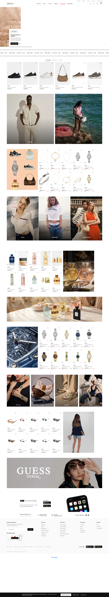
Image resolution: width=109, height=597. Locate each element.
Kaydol (30, 529)
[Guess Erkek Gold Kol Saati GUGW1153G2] (89, 178)
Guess (14, 52)
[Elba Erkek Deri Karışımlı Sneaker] (46, 73)
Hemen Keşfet (14, 43)
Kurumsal (43, 522)
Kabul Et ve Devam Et (66, 594)
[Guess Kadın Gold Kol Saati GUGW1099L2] (89, 356)
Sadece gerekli (83, 594)
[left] (7, 75)
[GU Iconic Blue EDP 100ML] (12, 258)
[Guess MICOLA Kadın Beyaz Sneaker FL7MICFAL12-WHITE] (78, 73)
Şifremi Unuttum (63, 530)
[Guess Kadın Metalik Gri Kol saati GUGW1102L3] (78, 356)
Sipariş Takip (62, 532)
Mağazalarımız (44, 528)
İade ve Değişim (63, 526)
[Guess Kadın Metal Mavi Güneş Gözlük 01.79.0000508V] (23, 440)
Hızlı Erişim (62, 522)
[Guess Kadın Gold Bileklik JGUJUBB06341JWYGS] (78, 178)
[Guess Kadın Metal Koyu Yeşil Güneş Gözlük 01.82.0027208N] (46, 419)
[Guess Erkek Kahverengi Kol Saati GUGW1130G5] (44, 356)
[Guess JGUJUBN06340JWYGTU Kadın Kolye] (44, 156)
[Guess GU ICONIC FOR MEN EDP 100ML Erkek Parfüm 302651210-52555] (57, 279)
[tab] (48, 60)
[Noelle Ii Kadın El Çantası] (30, 73)
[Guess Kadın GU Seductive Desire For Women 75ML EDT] (57, 258)
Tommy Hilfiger (99, 528)
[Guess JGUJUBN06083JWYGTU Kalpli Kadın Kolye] (67, 156)
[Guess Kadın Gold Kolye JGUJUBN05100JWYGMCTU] (55, 178)
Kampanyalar (43, 535)
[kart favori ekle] (20, 63)
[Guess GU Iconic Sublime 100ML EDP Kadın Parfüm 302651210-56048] (34, 279)
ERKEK (81, 526)
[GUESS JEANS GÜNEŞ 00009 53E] (12, 419)
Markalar (98, 522)
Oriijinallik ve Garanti (45, 530)
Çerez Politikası (48, 546)
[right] (102, 75)
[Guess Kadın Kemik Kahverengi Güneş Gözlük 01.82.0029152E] (12, 440)
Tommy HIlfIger (20, 52)
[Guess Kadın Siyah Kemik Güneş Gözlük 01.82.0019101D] (34, 440)
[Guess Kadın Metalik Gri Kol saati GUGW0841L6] (89, 156)
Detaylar (30, 595)
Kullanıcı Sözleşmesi (18, 546)
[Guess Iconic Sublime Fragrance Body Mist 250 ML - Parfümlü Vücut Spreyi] (12, 279)
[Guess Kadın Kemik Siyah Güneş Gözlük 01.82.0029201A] (57, 440)
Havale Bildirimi (63, 528)
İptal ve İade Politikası (39, 546)
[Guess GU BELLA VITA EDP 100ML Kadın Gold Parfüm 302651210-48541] (46, 279)
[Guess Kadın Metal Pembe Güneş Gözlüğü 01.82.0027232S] (23, 419)
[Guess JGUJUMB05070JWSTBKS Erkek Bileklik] (44, 178)
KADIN (81, 528)
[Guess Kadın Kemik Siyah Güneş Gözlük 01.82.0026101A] (34, 419)
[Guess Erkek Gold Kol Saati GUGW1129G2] (55, 356)
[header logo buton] (10, 4)
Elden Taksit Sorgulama (64, 533)
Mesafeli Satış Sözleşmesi (28, 546)
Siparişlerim (62, 535)
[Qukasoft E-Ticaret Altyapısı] (54, 557)
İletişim (42, 526)
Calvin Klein (99, 526)
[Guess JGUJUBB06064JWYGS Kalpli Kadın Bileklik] (55, 156)
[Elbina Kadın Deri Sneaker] (14, 73)
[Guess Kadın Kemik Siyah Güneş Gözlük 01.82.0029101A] (57, 419)
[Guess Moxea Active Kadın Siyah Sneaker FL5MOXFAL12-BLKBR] (62, 73)
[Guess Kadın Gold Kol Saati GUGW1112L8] (67, 356)
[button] (38, 3)
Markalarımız (43, 533)
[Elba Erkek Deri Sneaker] (94, 69)
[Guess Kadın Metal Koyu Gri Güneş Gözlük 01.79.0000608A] (46, 440)
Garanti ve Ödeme (44, 532)
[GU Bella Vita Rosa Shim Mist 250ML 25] (34, 258)
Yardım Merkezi (63, 524)
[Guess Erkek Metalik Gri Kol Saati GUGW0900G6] (78, 156)
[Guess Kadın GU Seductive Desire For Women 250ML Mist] (46, 258)
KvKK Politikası (9, 546)
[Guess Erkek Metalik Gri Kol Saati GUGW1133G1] (89, 334)
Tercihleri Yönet (76, 594)
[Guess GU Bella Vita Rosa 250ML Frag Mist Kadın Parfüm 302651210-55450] (23, 279)
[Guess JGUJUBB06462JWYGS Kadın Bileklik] (67, 178)
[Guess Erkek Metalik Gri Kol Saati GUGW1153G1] (78, 334)
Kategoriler (82, 522)
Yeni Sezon (82, 524)
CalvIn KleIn (9, 52)
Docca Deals (82, 530)
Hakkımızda (43, 524)
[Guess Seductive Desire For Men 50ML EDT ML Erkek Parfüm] (23, 258)
